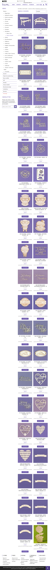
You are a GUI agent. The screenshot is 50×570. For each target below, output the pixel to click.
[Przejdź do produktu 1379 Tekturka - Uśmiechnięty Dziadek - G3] (25, 174)
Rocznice (7, 27)
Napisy (6, 59)
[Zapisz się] (15, 106)
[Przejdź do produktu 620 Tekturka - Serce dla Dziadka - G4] (25, 430)
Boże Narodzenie (8, 39)
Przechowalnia (42, 561)
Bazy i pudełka (6, 78)
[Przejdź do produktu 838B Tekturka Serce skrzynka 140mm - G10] (25, 455)
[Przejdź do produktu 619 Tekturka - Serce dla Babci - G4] (40, 404)
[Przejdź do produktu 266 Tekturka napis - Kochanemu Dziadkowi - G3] (40, 277)
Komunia (7, 23)
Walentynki (7, 43)
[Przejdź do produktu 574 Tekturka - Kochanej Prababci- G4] (25, 404)
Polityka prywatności (6, 562)
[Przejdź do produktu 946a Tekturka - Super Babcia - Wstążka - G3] (40, 481)
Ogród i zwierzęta (8, 57)
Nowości (5, 91)
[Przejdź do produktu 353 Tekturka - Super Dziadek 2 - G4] (25, 302)
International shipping (25, 559)
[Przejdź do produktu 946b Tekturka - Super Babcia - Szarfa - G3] (25, 507)
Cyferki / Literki (8, 61)
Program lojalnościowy (16, 559)
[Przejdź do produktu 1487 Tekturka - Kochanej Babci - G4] (40, 225)
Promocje (5, 93)
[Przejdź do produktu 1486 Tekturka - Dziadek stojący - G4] (25, 225)
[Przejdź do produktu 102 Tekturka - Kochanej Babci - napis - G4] (25, 47)
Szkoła (6, 37)
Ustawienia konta (42, 559)
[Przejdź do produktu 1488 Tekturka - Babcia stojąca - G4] (25, 251)
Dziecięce (7, 29)
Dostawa (22, 558)
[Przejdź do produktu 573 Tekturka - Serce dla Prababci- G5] (40, 379)
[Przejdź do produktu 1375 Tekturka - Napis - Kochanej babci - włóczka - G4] (25, 123)
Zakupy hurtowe (15, 558)
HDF (4, 80)
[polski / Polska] (43, 0)
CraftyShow (5, 89)
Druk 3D (4, 73)
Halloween (7, 65)
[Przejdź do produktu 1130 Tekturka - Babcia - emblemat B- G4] (40, 47)
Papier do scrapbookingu (8, 75)
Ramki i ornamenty (9, 17)
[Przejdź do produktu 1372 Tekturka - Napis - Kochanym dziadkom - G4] (40, 72)
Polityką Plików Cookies (31, 567)
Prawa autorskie (6, 564)
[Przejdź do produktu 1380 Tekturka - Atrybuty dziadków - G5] (40, 174)
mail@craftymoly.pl (28, 2)
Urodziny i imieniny (8, 25)
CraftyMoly (25, 32)
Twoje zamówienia (42, 558)
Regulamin (5, 558)
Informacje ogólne (6, 559)
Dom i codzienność (9, 55)
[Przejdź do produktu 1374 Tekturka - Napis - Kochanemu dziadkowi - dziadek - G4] (40, 98)
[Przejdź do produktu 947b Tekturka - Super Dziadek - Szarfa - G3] (25, 532)
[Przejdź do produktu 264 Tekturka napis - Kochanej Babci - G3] (25, 277)
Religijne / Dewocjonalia (10, 45)
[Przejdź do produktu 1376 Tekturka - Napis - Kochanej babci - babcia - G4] (40, 123)
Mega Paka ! (7, 13)
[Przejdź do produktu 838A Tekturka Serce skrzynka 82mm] (40, 430)
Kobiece (6, 49)
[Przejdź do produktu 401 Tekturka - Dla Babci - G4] (25, 328)
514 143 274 (20, 1)
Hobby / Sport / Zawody (10, 53)
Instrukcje (13, 561)
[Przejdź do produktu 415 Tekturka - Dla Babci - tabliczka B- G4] (25, 353)
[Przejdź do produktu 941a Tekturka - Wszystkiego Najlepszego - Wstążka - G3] (40, 455)
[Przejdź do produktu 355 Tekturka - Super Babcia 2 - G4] (40, 302)
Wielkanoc (7, 41)
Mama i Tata (9, 33)
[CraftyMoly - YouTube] (4, 1)
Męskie (6, 47)
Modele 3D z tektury (9, 15)
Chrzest (6, 21)
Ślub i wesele (7, 19)
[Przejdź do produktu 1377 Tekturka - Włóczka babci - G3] (25, 149)
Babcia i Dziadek (10, 35)
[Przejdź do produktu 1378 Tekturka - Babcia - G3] (40, 149)
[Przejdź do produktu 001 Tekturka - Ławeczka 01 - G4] (25, 21)
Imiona (6, 63)
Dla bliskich (7, 31)
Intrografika (5, 561)
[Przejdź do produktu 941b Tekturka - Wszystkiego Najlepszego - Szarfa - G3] (25, 481)
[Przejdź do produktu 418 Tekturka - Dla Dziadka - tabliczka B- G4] (40, 353)
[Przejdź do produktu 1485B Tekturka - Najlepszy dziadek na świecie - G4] (40, 200)
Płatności (22, 564)
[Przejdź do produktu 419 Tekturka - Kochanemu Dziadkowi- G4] (25, 379)
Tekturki (4, 11)
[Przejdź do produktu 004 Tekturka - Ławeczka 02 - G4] (40, 21)
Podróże (6, 51)
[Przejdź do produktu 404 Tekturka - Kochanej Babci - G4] (40, 328)
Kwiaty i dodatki (6, 84)
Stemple (4, 82)
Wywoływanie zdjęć (7, 86)
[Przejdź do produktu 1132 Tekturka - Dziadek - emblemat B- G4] (25, 72)
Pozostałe (7, 71)
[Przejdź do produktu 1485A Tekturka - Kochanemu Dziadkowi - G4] (25, 200)
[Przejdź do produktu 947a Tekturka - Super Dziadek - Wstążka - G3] (40, 507)
